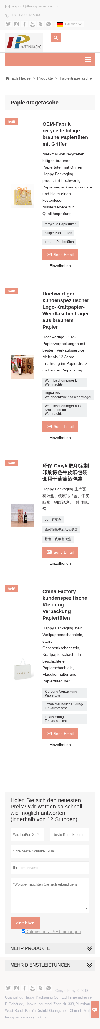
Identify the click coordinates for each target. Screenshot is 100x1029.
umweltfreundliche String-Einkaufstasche (64, 706)
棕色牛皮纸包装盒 (58, 539)
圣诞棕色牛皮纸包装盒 (61, 529)
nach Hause (18, 78)
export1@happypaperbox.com (36, 6)
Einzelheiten (60, 265)
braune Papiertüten (59, 242)
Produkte (45, 78)
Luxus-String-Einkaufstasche (56, 719)
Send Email (60, 254)
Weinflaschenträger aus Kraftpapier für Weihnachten (63, 410)
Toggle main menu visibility (88, 59)
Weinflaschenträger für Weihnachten (62, 382)
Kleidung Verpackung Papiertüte (61, 693)
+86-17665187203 (25, 15)
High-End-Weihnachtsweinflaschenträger (68, 395)
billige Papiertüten (58, 233)
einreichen (25, 923)
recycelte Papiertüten (61, 224)
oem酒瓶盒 (53, 520)
